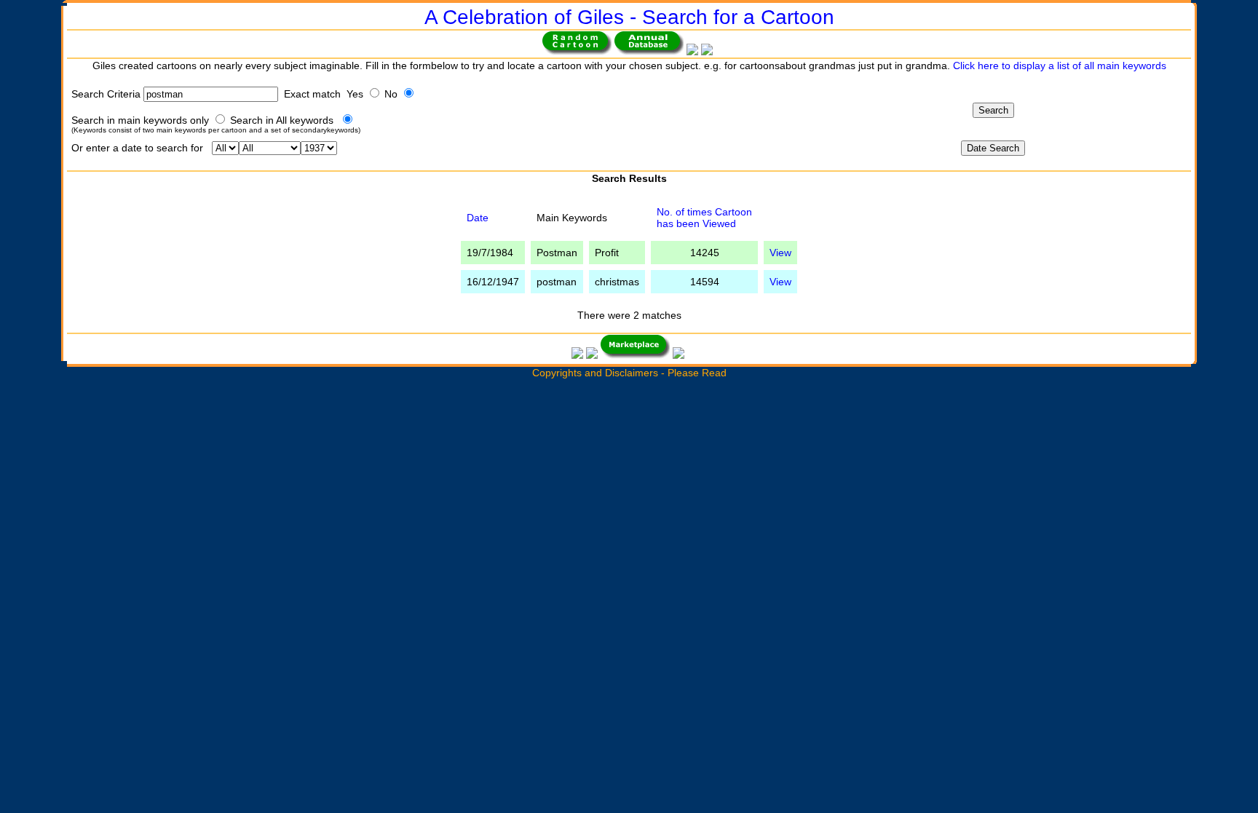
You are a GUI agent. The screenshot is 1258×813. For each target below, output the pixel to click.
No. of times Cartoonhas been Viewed (704, 217)
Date (477, 217)
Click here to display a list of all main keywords (1059, 65)
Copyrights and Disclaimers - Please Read (629, 372)
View (780, 252)
